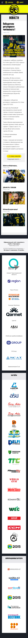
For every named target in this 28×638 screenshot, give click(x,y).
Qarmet (21, 2)
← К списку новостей (14, 156)
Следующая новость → (14, 159)
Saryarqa (10, 2)
